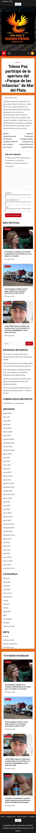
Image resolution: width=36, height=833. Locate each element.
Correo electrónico (12, 200)
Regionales (6, 611)
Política (17, 62)
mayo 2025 (7, 465)
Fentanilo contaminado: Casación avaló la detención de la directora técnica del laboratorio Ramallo (17, 381)
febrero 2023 (7, 561)
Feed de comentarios (10, 644)
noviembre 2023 (8, 528)
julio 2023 (6, 542)
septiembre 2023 (9, 535)
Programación (11, 816)
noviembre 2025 (8, 443)
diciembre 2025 (8, 439)
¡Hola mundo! (19, 403)
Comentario (9, 166)
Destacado (6, 582)
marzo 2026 (7, 428)
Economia (6, 586)
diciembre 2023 (8, 524)
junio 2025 (6, 461)
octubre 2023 (7, 531)
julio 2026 (6, 417)
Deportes (6, 578)
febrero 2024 (7, 516)
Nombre (8, 193)
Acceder (6, 636)
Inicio (3, 816)
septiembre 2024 (9, 494)
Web (6, 207)
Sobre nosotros (22, 816)
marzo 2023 (7, 557)
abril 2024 (6, 509)
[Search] (28, 53)
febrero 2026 (7, 432)
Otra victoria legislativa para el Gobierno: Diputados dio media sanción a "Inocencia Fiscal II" (17, 390)
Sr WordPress (7, 403)
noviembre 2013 (8, 568)
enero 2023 (7, 564)
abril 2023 (6, 553)
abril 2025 (6, 469)
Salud (5, 615)
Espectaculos (7, 593)
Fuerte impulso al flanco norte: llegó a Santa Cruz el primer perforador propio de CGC (16, 291)
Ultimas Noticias (9, 626)
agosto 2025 (7, 454)
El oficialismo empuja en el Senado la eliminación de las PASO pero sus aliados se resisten (18, 254)
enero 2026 (7, 435)
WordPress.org (8, 647)
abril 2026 (6, 424)
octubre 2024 (7, 491)
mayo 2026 (7, 421)
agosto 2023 (7, 539)
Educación (6, 589)
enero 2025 (7, 480)
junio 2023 (6, 546)
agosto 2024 (7, 498)
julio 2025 (6, 457)
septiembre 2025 (9, 450)
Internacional (7, 597)
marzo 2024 (7, 513)
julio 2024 (6, 502)
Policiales (6, 604)
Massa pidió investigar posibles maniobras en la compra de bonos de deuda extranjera (26, 140)
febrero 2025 (7, 476)
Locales (5, 600)
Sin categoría (7, 619)
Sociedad (6, 622)
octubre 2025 (7, 446)
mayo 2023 (7, 550)
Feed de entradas (9, 640)
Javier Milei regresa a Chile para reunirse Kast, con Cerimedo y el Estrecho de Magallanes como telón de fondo (16, 329)
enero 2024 (7, 520)
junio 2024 (6, 505)
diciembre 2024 (8, 483)
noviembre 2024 (8, 487)
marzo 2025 (7, 472)
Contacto (32, 816)
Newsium (25, 828)
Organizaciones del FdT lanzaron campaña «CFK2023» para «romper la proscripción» (10, 140)
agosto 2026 (7, 413)
